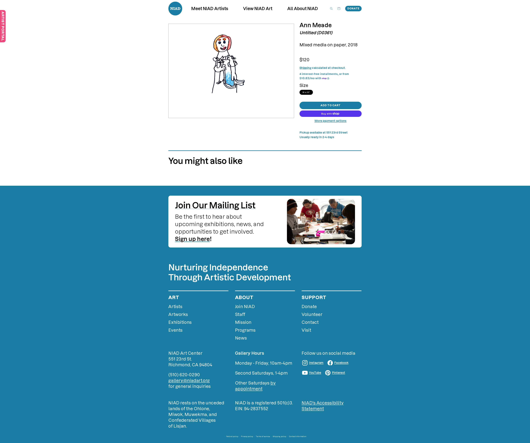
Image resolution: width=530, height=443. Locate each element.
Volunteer (312, 314)
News (241, 338)
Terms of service (263, 436)
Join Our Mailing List (215, 205)
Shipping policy (279, 436)
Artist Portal (3, 26)
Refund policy (232, 436)
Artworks (178, 314)
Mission (243, 322)
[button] (257, 9)
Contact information (297, 436)
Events (175, 330)
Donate (353, 8)
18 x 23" (306, 92)
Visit (306, 330)
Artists (175, 306)
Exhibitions (180, 322)
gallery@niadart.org (189, 380)
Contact (310, 322)
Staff (240, 314)
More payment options (331, 120)
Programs (245, 330)
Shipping (305, 67)
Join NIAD (245, 306)
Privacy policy (247, 436)
